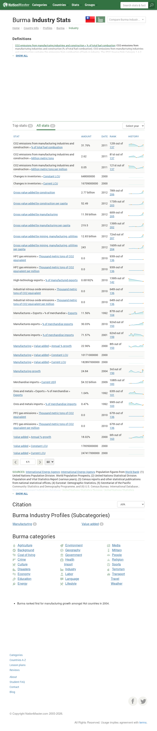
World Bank (132, 472)
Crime (22, 559)
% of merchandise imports (58, 335)
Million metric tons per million (49, 169)
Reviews (15, 670)
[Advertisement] (78, 87)
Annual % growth (61, 346)
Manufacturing (22, 346)
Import (68, 564)
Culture (23, 564)
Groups (90, 5)
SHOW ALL (22, 55)
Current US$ (48, 382)
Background (26, 550)
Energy (22, 583)
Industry (70, 569)
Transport (118, 574)
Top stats (22, 125)
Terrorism (118, 569)
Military (117, 550)
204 (112, 249)
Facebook (132, 701)
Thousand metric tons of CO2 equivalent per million (45, 302)
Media (116, 545)
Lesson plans (17, 665)
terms (143, 722)
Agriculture (25, 545)
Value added (41, 346)
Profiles (47, 28)
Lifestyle (71, 583)
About (13, 677)
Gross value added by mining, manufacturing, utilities (45, 236)
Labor (69, 574)
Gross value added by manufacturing (35, 214)
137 (112, 147)
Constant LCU (51, 176)
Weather (116, 583)
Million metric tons (42, 158)
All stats (45, 125)
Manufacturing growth (27, 371)
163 (112, 439)
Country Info (31, 28)
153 (112, 326)
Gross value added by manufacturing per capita (41, 225)
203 (112, 205)
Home (16, 28)
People (117, 555)
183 (112, 384)
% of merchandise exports (57, 324)
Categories (40, 5)
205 (112, 216)
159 (112, 337)
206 (112, 194)
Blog (12, 692)
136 (112, 260)
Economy (24, 574)
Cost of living (26, 555)
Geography (72, 550)
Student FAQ (17, 682)
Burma (60, 28)
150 (112, 373)
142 (112, 282)
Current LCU (50, 183)
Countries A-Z (18, 660)
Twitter (142, 701)
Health (69, 559)
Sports (116, 564)
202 (112, 227)
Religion (117, 559)
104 (112, 315)
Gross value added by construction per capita (40, 203)
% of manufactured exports (61, 280)
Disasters (24, 569)
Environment (74, 545)
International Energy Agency (43, 472)
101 (112, 395)
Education (24, 578)
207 (112, 238)
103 (112, 406)
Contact (14, 687)
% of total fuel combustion (47, 147)
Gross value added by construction (34, 192)
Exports (72, 313)
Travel (115, 578)
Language (72, 578)
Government (73, 555)
